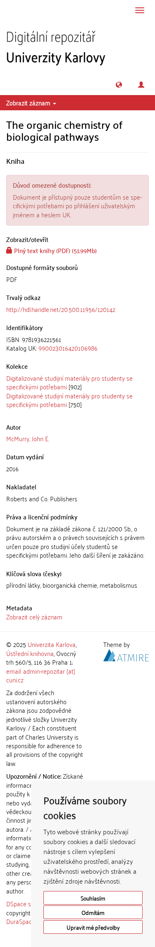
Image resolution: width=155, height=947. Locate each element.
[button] (118, 84)
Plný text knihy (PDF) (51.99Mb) (54, 250)
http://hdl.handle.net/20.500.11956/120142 (60, 309)
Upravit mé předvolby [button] (93, 927)
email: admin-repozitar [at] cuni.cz (40, 675)
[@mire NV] (126, 653)
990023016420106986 (68, 348)
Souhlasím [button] (93, 898)
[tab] (77, 344)
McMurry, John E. (27, 438)
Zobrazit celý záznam (34, 616)
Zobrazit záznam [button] (29, 102)
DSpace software (28, 903)
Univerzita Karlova (52, 644)
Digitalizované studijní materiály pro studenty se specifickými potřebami (69, 382)
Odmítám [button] (93, 912)
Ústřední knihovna (30, 653)
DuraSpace (20, 921)
